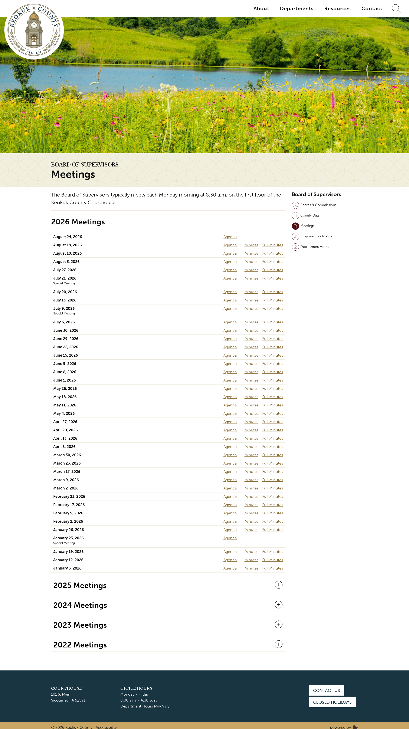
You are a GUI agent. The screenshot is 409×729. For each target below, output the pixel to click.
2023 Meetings (80, 625)
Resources (337, 8)
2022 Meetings (80, 645)
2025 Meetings (80, 585)
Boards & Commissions (318, 205)
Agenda (230, 237)
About (261, 8)
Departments (297, 8)
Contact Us (326, 690)
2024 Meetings (80, 605)
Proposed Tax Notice (316, 236)
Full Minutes (272, 245)
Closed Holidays (332, 702)
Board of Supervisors (84, 164)
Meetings (307, 226)
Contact (371, 8)
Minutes (251, 245)
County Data (310, 215)
